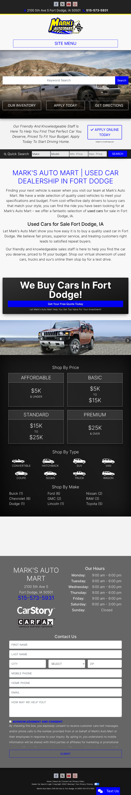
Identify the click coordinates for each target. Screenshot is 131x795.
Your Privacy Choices (84, 784)
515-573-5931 (97, 10)
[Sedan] (50, 475)
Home (49, 781)
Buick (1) (16, 493)
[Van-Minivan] (108, 463)
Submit (65, 753)
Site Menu (65, 43)
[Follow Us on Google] (75, 4)
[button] (3, 340)
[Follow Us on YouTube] (68, 4)
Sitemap (70, 784)
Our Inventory (22, 105)
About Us (57, 781)
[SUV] (79, 463)
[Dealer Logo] (65, 25)
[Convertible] (21, 463)
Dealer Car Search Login (42, 784)
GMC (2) (54, 499)
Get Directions (109, 105)
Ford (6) (54, 493)
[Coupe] (21, 475)
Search (121, 80)
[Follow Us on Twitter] (62, 4)
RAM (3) (92, 499)
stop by (80, 259)
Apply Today (65, 105)
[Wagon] (108, 475)
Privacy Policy (78, 781)
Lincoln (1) (56, 504)
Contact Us (66, 781)
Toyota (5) (94, 504)
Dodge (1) (17, 504)
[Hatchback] (50, 463)
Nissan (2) (94, 493)
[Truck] (79, 475)
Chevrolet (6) (20, 499)
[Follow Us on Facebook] (56, 4)
